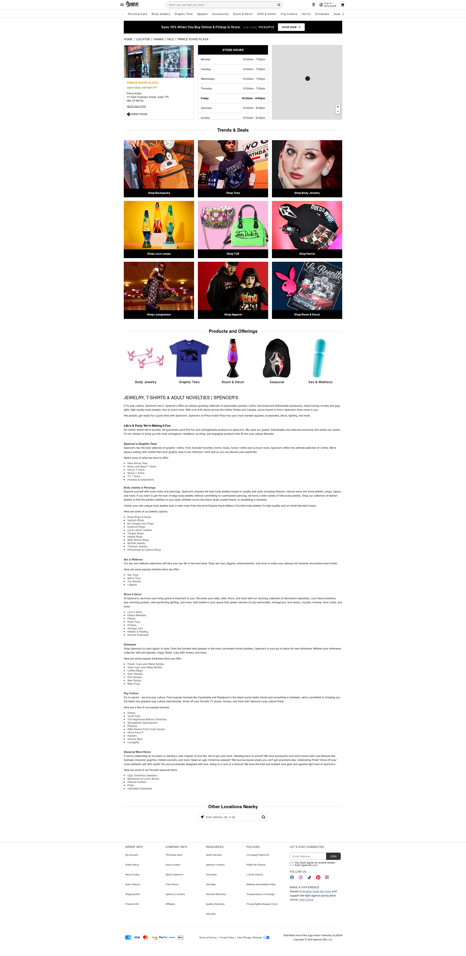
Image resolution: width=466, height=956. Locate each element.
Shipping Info (132, 894)
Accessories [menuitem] (220, 14)
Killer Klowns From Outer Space (146, 729)
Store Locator (173, 864)
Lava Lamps (134, 611)
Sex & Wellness (133, 559)
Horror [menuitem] (306, 14)
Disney (131, 712)
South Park (134, 716)
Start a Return (132, 884)
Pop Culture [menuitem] (289, 14)
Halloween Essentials (139, 788)
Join (333, 856)
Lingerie (132, 584)
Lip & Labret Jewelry (139, 530)
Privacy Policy (227, 937)
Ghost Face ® (135, 732)
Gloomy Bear (135, 738)
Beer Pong (133, 683)
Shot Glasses (135, 673)
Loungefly (133, 742)
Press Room (172, 884)
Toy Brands (134, 581)
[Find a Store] (313, 4)
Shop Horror (307, 253)
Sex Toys (132, 574)
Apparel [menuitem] (202, 14)
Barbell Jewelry (136, 543)
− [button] (338, 111)
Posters (131, 625)
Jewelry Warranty (215, 904)
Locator (143, 39)
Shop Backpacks (159, 193)
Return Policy (132, 874)
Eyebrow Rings (136, 526)
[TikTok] (309, 877)
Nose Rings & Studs (139, 516)
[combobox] (224, 4)
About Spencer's (174, 874)
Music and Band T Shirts (141, 466)
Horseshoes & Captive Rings (144, 549)
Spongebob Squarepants (142, 722)
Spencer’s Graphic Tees (140, 444)
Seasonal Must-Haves (137, 752)
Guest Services (214, 854)
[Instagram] (301, 877)
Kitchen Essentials (138, 634)
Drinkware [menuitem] (322, 14)
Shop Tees (233, 193)
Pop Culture (131, 693)
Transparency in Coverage (260, 894)
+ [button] (338, 107)
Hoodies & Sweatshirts (140, 479)
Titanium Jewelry (137, 546)
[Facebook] (292, 877)
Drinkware (130, 644)
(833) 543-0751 (136, 106)
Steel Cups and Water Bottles (144, 667)
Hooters (132, 735)
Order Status (132, 864)
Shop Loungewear (159, 314)
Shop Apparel (233, 314)
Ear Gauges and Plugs (140, 523)
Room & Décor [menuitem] (243, 14)
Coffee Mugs (135, 670)
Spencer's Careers (175, 894)
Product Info (132, 904)
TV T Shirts (134, 476)
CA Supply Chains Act (257, 854)
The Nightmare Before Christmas (146, 719)
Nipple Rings (135, 536)
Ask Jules (211, 913)
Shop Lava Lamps (159, 253)
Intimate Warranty (216, 894)
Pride (130, 785)
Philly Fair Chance (255, 864)
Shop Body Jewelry (307, 193)
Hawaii (158, 39)
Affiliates (170, 904)
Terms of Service (208, 937)
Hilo (170, 39)
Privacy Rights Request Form (262, 904)
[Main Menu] (122, 4)
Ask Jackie (211, 874)
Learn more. (306, 899)
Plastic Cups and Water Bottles (145, 663)
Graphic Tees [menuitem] (184, 14)
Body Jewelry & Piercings (139, 487)
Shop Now (289, 27)
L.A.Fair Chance (254, 874)
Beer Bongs (134, 680)
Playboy (132, 725)
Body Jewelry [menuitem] (161, 14)
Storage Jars (135, 628)
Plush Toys (133, 621)
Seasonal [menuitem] (340, 14)
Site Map (211, 884)
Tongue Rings (135, 533)
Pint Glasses (134, 677)
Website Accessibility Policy (261, 884)
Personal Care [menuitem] (137, 14)
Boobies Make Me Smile (316, 891)
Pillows (131, 618)
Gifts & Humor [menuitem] (267, 14)
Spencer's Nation (215, 864)
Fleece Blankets (136, 615)
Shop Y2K (233, 253)
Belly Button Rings (138, 539)
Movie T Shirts (135, 473)
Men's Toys (134, 578)
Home (128, 39)
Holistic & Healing (137, 631)
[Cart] (343, 5)
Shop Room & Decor (307, 314)
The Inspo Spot (174, 854)
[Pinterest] (318, 877)
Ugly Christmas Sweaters (142, 775)
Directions (139, 114)
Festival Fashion (136, 781)
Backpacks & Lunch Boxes (143, 778)
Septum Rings (135, 520)
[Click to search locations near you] (202, 817)
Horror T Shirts (136, 469)
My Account (131, 854)
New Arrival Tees (137, 463)
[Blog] (327, 877)
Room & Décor (133, 594)
